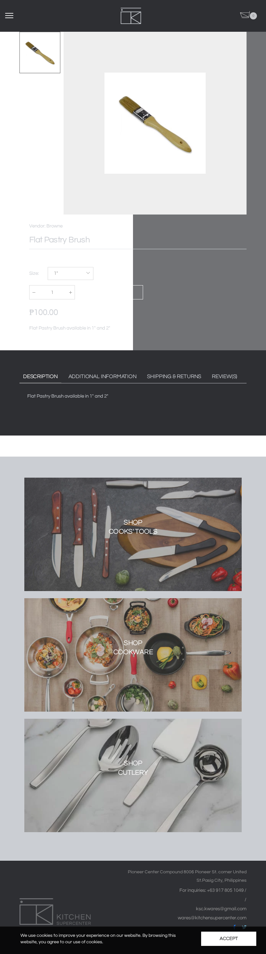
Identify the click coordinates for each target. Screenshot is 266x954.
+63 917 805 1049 (226, 890)
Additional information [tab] (102, 376)
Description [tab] (40, 376)
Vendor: (37, 226)
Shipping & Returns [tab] (174, 376)
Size (34, 273)
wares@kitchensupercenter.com (212, 917)
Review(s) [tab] (224, 376)
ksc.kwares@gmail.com (221, 908)
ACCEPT (228, 938)
